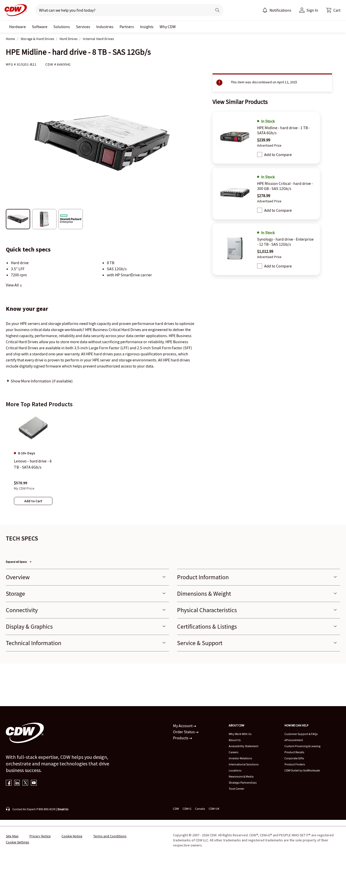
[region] (173, 463)
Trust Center (236, 788)
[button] (333, 10)
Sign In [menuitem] (312, 10)
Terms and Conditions (109, 836)
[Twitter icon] (25, 783)
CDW (176, 808)
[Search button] (217, 10)
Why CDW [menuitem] (168, 26)
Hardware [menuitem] (17, 26)
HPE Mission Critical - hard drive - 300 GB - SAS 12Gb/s (285, 186)
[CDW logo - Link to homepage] (14, 10)
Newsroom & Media (241, 776)
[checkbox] (259, 154)
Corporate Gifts (294, 758)
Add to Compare (278, 154)
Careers (233, 752)
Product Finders (294, 764)
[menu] (276, 10)
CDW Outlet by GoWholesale (302, 770)
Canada (200, 808)
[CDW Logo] (14, 10)
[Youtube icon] (34, 783)
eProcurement (293, 740)
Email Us (62, 809)
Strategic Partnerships (243, 782)
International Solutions (244, 764)
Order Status (184, 731)
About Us (235, 740)
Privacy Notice (40, 836)
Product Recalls (294, 752)
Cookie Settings (17, 842)
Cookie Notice (72, 836)
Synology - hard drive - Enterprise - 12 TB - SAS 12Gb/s (285, 242)
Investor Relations (240, 758)
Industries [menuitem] (104, 26)
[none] (17, 27)
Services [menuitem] (83, 26)
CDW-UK (214, 808)
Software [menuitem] (39, 26)
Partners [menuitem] (127, 26)
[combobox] (121, 10)
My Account (183, 725)
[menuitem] (264, 10)
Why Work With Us (240, 734)
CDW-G (187, 808)
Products (181, 737)
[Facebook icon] (9, 783)
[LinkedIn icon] (17, 783)
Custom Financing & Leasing (302, 746)
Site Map (12, 836)
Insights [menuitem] (146, 26)
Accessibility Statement (243, 746)
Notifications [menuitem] (280, 10)
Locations (235, 770)
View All (13, 284)
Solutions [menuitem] (61, 26)
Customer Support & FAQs (301, 734)
